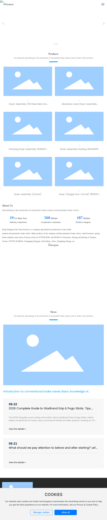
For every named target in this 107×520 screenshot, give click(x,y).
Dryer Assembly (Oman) (28, 194)
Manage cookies (41, 512)
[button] (51, 44)
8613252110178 (21, 297)
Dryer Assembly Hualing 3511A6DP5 (79, 149)
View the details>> (17, 429)
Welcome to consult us (19, 286)
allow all (66, 512)
